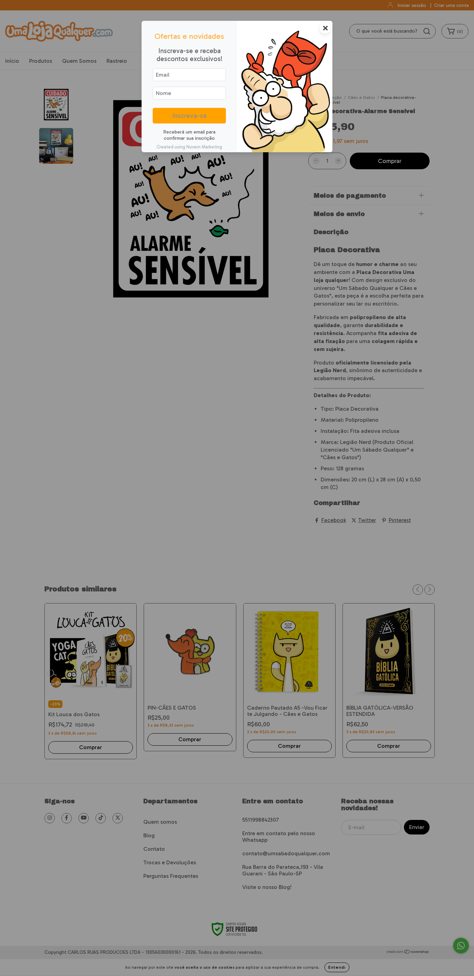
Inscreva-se (189, 116)
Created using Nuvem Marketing (189, 146)
